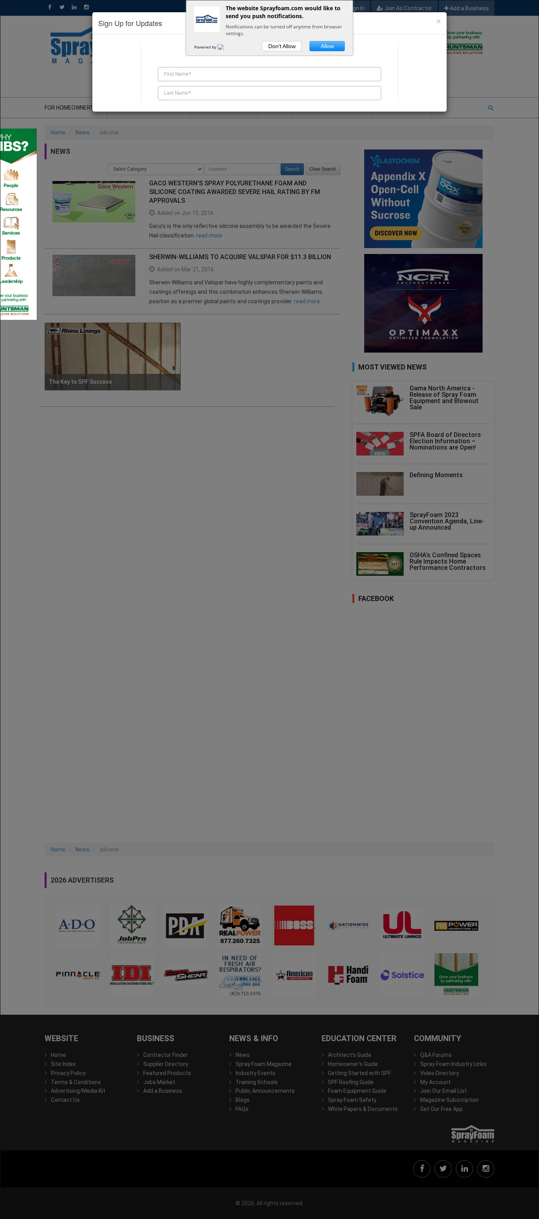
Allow (327, 46)
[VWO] (225, 47)
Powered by (205, 47)
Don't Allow (282, 46)
